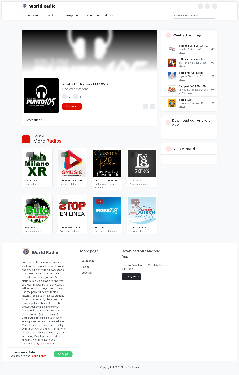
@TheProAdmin (46, 343)
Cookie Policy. (38, 355)
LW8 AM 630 (137, 180)
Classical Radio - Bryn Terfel (107, 180)
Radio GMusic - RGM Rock (72, 180)
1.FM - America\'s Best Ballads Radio (193, 59)
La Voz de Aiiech (139, 227)
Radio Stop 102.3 (70, 227)
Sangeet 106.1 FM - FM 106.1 (193, 86)
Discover (33, 15)
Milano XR (31, 180)
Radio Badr (185, 99)
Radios (51, 15)
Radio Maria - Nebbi (191, 72)
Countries (93, 15)
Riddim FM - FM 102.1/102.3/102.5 (193, 45)
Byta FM (30, 227)
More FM (100, 227)
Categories (71, 15)
